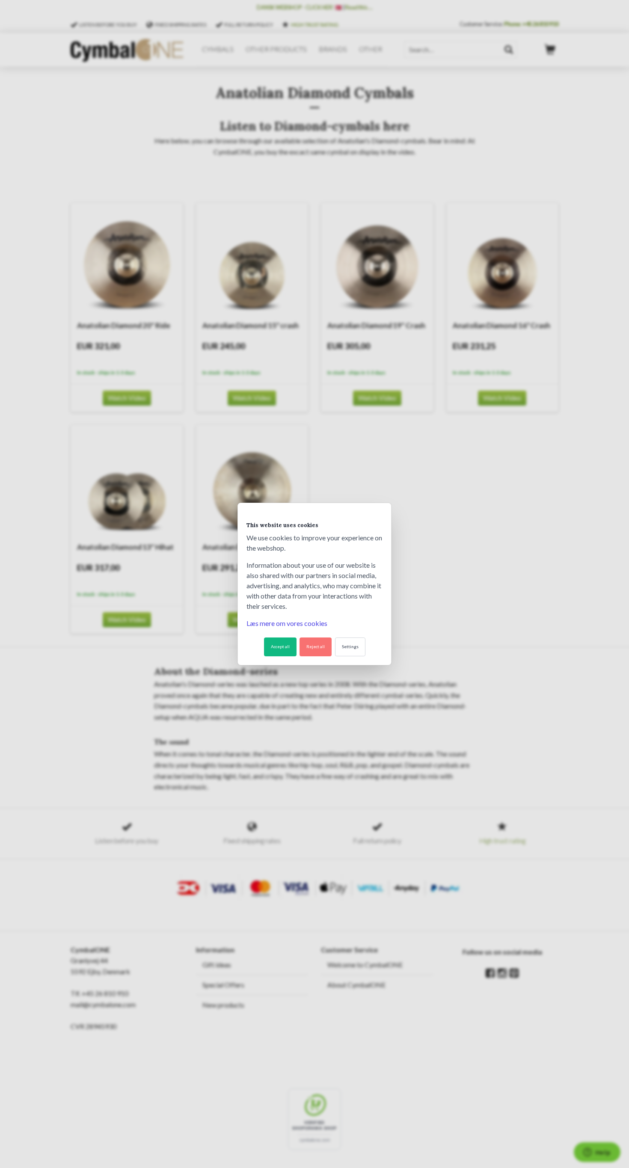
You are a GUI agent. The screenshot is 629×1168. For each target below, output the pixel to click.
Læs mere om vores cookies (286, 623)
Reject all (315, 646)
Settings (350, 646)
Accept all (280, 646)
